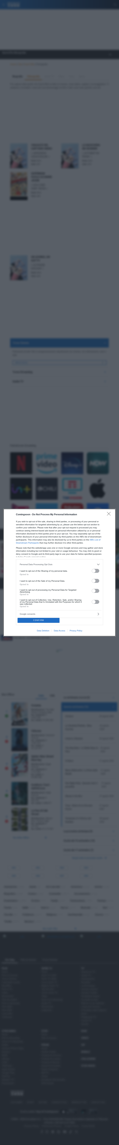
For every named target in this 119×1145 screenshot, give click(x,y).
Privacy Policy (76, 630)
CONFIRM (38, 620)
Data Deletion (43, 630)
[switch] (95, 571)
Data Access (59, 630)
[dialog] (59, 572)
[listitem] (59, 564)
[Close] (109, 514)
